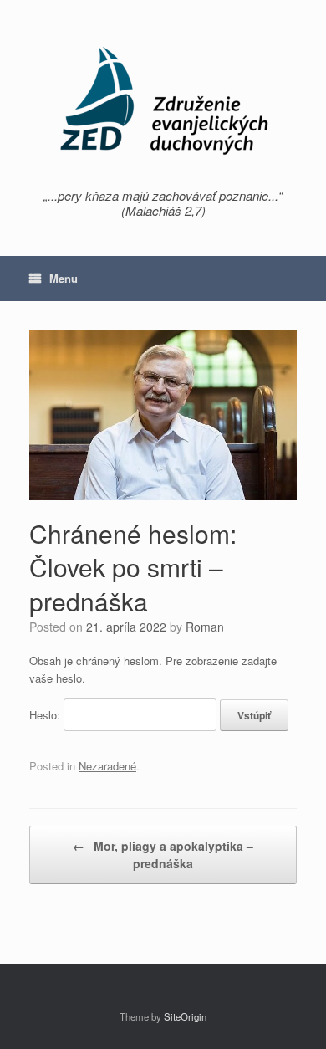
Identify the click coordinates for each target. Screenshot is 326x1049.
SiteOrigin (185, 1016)
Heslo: (46, 715)
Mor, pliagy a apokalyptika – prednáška (163, 854)
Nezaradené (107, 766)
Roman (205, 626)
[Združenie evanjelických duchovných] (163, 100)
